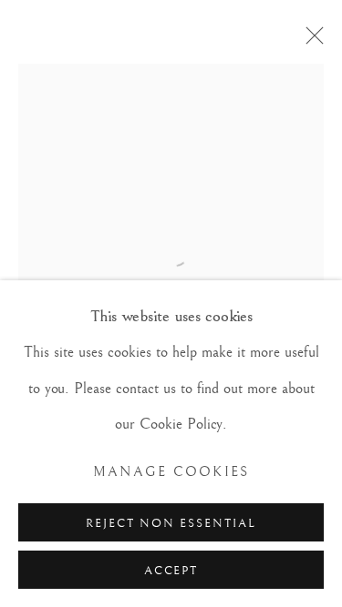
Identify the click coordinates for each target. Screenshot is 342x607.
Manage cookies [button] (171, 472)
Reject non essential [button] (171, 523)
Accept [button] (171, 570)
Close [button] (310, 41)
